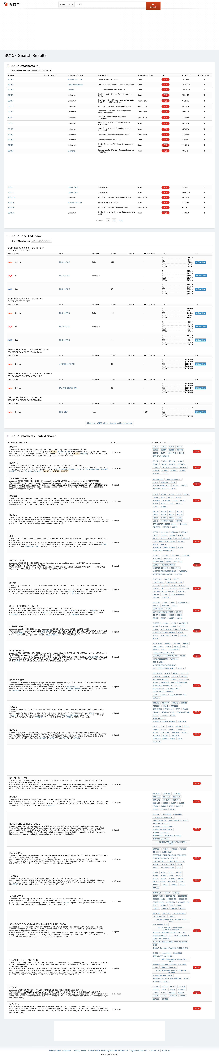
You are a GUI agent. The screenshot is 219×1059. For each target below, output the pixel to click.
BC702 (180, 547)
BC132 (170, 497)
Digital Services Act (138, 1050)
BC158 (60, 451)
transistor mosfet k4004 (164, 524)
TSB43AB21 (157, 709)
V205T (155, 996)
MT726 (163, 996)
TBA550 (165, 885)
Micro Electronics (75, 84)
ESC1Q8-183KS (159, 899)
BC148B (104, 469)
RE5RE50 (164, 482)
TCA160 (172, 879)
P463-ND (166, 913)
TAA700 (156, 885)
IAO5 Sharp (167, 852)
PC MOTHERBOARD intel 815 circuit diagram (171, 971)
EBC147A (181, 464)
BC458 (178, 612)
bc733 (155, 733)
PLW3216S (165, 733)
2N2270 (176, 893)
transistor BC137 (173, 479)
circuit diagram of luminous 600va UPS (170, 948)
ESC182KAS (170, 896)
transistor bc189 (161, 839)
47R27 (177, 709)
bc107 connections (161, 485)
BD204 (163, 879)
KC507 (178, 806)
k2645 (171, 518)
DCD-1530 (177, 562)
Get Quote (202, 276)
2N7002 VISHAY (173, 689)
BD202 (178, 875)
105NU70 (166, 797)
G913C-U (156, 698)
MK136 (163, 512)
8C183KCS (183, 899)
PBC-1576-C (64, 262)
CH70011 (90, 713)
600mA (35, 546)
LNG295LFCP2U (179, 913)
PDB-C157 (63, 412)
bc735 (185, 538)
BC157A (156, 473)
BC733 (177, 538)
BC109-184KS (158, 902)
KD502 (165, 803)
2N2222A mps (183, 902)
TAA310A (171, 882)
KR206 (155, 905)
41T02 (155, 538)
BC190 (170, 503)
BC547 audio (158, 662)
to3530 (174, 849)
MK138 (179, 512)
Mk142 (171, 515)
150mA (183, 532)
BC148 (171, 450)
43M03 (155, 729)
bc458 (184, 629)
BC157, (155, 447)
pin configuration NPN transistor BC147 (170, 843)
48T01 (167, 673)
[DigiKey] (11, 262)
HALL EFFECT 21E (167, 867)
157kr (163, 518)
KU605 (181, 803)
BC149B (28, 471)
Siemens (71, 151)
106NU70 (176, 797)
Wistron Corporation (163, 551)
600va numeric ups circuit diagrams (169, 933)
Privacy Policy (80, 1050)
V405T (163, 993)
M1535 (168, 609)
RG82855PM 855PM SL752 (163, 653)
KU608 (155, 809)
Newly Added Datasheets (60, 1050)
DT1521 (167, 893)
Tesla (179, 864)
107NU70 (156, 800)
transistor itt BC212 (178, 820)
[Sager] (11, 289)
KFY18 (155, 806)
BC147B (80, 469)
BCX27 (155, 629)
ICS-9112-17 (52, 635)
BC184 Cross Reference (163, 817)
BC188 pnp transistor (162, 830)
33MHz (174, 606)
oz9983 (164, 715)
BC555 (155, 715)
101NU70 (156, 794)
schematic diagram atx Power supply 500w (171, 920)
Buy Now (201, 262)
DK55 (155, 945)
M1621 (155, 626)
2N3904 (156, 814)
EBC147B (165, 467)
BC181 (182, 500)
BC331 (163, 615)
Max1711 (46, 612)
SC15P (174, 635)
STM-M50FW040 (177, 594)
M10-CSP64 (93, 657)
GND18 (173, 585)
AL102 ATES (170, 902)
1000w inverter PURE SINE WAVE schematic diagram (171, 928)
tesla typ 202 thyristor (163, 864)
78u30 (185, 709)
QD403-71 (173, 996)
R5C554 (70, 591)
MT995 (155, 993)
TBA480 (174, 885)
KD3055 (164, 809)
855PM (185, 643)
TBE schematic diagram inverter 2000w (170, 942)
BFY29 (182, 908)
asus (177, 629)
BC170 (186, 978)
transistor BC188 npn (163, 826)
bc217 (163, 618)
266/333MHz (158, 647)
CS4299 (15, 690)
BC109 (171, 494)
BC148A (96, 469)
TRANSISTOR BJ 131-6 (175, 861)
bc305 (155, 638)
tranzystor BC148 (161, 456)
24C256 (156, 598)
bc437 (155, 618)
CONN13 (156, 676)
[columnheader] (25, 75)
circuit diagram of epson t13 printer (169, 695)
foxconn (175, 568)
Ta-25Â (172, 461)
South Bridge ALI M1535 (163, 612)
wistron (174, 659)
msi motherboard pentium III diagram (169, 964)
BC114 (163, 497)
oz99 (172, 715)
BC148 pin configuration (164, 547)
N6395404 (166, 814)
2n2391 (183, 996)
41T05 (178, 726)
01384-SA (164, 532)
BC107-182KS (158, 896)
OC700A (156, 987)
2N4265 (174, 908)
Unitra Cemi (73, 187)
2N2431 (165, 908)
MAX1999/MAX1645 (160, 679)
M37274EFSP (158, 479)
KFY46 (172, 809)
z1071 (179, 867)
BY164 (180, 879)
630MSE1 (181, 990)
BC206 (178, 503)
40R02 (94, 610)
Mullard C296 (159, 882)
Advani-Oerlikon (75, 79)
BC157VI (181, 993)
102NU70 (166, 794)
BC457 (171, 618)
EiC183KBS (172, 899)
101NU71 (51, 805)
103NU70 (176, 794)
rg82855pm (173, 650)
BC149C (37, 471)
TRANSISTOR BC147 (168, 967)
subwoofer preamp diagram (165, 656)
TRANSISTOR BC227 (160, 982)
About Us (166, 1050)
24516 (173, 482)
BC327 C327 (184, 588)
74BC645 (175, 733)
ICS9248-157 (15, 614)
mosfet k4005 (167, 521)
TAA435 (181, 882)
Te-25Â (163, 461)
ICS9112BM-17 (166, 629)
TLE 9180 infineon (181, 936)
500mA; (27, 546)
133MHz (12, 715)
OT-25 (57, 469)
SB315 (163, 588)
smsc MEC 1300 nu (161, 939)
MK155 (155, 518)
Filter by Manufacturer (20, 71)
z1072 (155, 867)
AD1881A (74, 715)
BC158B (165, 473)
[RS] (11, 275)
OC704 (164, 990)
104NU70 (156, 797)
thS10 (165, 849)
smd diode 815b (159, 820)
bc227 (155, 967)
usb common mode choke (164, 541)
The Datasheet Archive (12, 4)
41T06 (186, 726)
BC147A (71, 469)
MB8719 (179, 521)
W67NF (66, 902)
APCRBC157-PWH (67, 364)
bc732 (184, 733)
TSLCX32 (165, 556)
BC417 (174, 527)
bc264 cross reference (163, 692)
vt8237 (156, 594)
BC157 (179, 447)
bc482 (180, 632)
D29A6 (172, 990)
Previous (99, 220)
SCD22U (181, 591)
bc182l (164, 507)
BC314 (179, 615)
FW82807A (183, 571)
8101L (17, 661)
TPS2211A (39, 717)
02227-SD (184, 673)
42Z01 (155, 532)
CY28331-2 (157, 579)
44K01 (168, 647)
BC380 (180, 541)
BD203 (155, 879)
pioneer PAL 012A (160, 924)
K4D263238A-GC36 (174, 582)
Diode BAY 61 (158, 861)
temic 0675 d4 (183, 712)
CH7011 (175, 676)
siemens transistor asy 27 (164, 858)
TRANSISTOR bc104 (161, 833)
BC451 (155, 635)
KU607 (173, 803)
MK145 (179, 515)
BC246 (178, 685)
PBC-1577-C (64, 313)
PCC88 (182, 885)
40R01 (73, 610)
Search (153, 7)
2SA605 (156, 999)
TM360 (177, 559)
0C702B (182, 987)
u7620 (168, 562)
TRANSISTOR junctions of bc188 (167, 836)
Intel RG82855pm (160, 659)
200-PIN (167, 579)
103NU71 (156, 803)
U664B (155, 521)
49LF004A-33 (158, 689)
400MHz (176, 643)
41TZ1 (163, 729)
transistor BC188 (161, 823)
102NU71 (175, 800)
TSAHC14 (185, 556)
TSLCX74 (175, 556)
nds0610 (183, 635)
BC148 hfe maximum (161, 500)
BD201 (171, 875)
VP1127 (183, 485)
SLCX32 (156, 556)
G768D (104, 544)
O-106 (179, 461)
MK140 (163, 515)
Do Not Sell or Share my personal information (108, 1050)
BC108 (163, 494)
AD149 (163, 905)
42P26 (181, 585)
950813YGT (71, 686)
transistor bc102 (160, 488)
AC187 (15, 884)
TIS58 (171, 905)
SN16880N (183, 524)
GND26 (155, 588)
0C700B (156, 990)
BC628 (155, 544)
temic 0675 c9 (168, 712)
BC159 (67, 451)
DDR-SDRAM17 (158, 582)
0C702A (173, 987)
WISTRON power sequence (164, 571)
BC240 (179, 618)
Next (121, 220)
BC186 (174, 500)
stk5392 (156, 527)
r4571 (155, 682)
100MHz (156, 606)
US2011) (172, 916)
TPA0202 (174, 706)
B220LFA (181, 668)
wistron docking (160, 568)
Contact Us (154, 1050)
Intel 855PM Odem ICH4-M (164, 668)
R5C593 (70, 688)
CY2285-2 (46, 631)
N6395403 (177, 814)
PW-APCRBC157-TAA (68, 388)
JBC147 (64, 469)
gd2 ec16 (173, 588)
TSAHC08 (156, 559)
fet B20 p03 (158, 562)
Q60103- (156, 849)
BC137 (155, 482)
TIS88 (178, 905)
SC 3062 (178, 574)
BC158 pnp (172, 453)
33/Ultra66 (158, 609)
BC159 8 (180, 450)
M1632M (76, 614)
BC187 (163, 875)
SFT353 (156, 908)
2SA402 (165, 999)
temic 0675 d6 (159, 718)
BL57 (163, 453)
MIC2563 (164, 626)
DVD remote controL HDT (164, 591)
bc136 (175, 485)
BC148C (12, 471)
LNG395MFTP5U (159, 916)
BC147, (163, 450)
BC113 (186, 494)
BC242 (165, 736)
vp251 (173, 488)
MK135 (155, 512)
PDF (166, 79)
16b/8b (176, 579)
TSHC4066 (167, 559)
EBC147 (164, 464)
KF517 (171, 806)
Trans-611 (157, 893)
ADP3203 (174, 532)
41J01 (41, 633)
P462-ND (156, 913)
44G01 (19, 633)
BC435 (171, 615)
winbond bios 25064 (162, 936)
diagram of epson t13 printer (174, 682)
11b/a (184, 647)
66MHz (168, 643)
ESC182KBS (182, 896)
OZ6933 (182, 626)
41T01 (180, 535)
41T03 (163, 538)
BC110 (178, 494)
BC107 (155, 494)
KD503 (163, 806)
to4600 (183, 849)
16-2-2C (165, 594)
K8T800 (75, 593)
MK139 (155, 515)
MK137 (171, 512)
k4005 (179, 518)
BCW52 (172, 993)
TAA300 (156, 888)
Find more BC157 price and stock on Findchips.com (109, 423)
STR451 (166, 527)
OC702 (164, 987)
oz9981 (156, 712)
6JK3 (170, 538)
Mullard (71, 89)
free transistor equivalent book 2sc (169, 855)
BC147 (181, 453)
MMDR (163, 544)
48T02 (175, 673)
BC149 (155, 453)
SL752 (182, 656)
